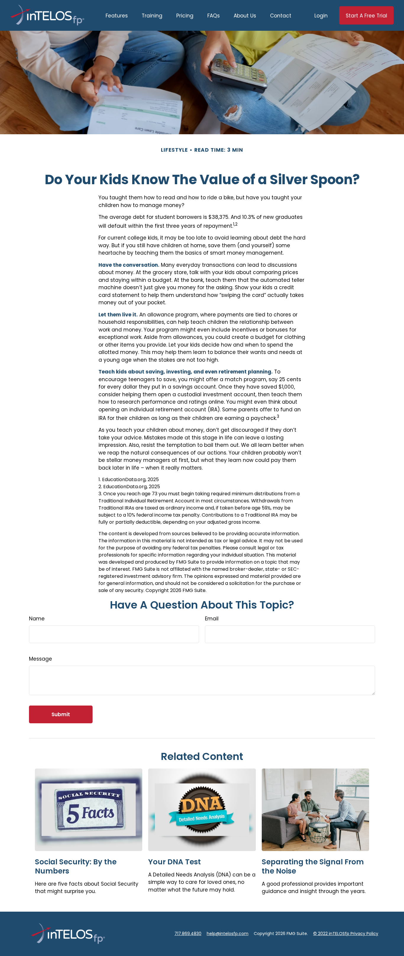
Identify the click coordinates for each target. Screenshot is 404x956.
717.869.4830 (187, 933)
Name (37, 618)
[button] (116, 15)
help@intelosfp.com (227, 933)
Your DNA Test (174, 862)
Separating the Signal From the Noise (313, 866)
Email (212, 618)
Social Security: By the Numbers (76, 866)
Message (40, 658)
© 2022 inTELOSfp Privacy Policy (345, 933)
